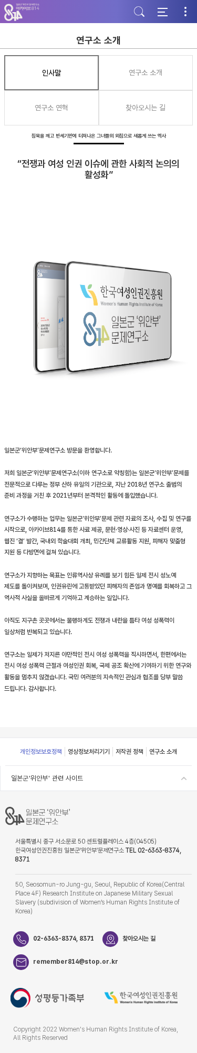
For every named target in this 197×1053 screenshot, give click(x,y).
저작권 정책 (129, 752)
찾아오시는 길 (138, 938)
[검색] (139, 11)
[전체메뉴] (162, 11)
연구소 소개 (163, 752)
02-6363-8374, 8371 (63, 938)
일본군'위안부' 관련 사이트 (47, 778)
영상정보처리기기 (89, 752)
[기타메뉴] (185, 11)
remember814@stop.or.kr (67, 961)
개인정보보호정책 (41, 752)
